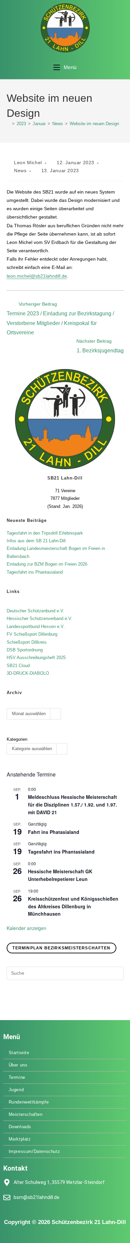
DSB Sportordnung (25, 649)
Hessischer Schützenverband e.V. (39, 618)
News (20, 170)
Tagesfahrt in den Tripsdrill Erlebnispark (45, 533)
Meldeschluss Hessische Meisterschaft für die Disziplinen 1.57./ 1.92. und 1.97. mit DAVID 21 (72, 804)
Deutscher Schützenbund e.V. (35, 610)
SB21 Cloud (18, 665)
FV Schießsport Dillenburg (32, 634)
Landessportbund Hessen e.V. (36, 626)
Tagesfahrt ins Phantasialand (35, 572)
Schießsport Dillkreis (27, 642)
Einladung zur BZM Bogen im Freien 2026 (47, 564)
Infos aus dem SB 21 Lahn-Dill (36, 540)
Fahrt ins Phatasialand (53, 832)
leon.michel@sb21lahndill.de (37, 276)
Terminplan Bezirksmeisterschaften (61, 948)
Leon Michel (28, 162)
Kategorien (17, 739)
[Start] (8, 123)
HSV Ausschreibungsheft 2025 (36, 657)
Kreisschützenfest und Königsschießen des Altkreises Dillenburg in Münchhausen (73, 906)
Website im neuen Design (94, 123)
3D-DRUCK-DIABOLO (28, 673)
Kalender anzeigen (26, 928)
